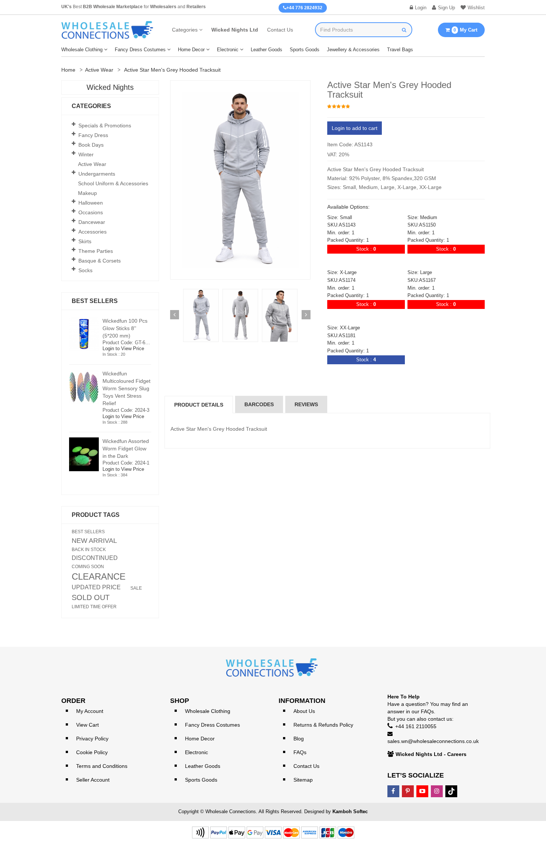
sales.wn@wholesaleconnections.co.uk (433, 741)
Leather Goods (266, 49)
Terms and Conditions (101, 766)
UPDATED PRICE (96, 587)
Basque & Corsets (99, 261)
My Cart (465, 30)
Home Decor (191, 49)
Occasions (90, 212)
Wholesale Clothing (82, 49)
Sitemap (303, 780)
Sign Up (446, 7)
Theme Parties (95, 251)
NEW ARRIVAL (94, 540)
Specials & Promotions (104, 125)
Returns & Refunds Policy (323, 725)
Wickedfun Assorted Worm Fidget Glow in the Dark (126, 448)
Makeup (87, 193)
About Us (304, 711)
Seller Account (93, 780)
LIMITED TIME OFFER (94, 607)
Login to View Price (123, 348)
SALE (136, 588)
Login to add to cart (354, 128)
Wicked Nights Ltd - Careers (431, 754)
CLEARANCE (99, 576)
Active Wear (99, 70)
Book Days (91, 145)
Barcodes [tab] (259, 404)
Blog (298, 739)
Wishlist (476, 7)
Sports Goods (304, 49)
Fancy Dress (93, 135)
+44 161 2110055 (415, 726)
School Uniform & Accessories (113, 183)
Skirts (84, 241)
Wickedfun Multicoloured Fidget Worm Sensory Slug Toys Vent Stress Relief (126, 388)
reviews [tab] (306, 404)
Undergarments (96, 174)
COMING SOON (88, 566)
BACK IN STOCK (89, 549)
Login (420, 7)
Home (68, 70)
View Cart (87, 725)
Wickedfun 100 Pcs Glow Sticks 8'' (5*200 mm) (125, 328)
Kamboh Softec (350, 811)
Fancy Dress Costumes (140, 49)
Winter (86, 154)
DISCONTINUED (95, 558)
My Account (89, 711)
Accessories (92, 232)
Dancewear (91, 222)
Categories (185, 30)
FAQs (299, 752)
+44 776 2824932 (304, 7)
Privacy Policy (92, 739)
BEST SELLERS (88, 531)
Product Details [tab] (198, 405)
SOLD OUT (91, 597)
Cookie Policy (92, 752)
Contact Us (280, 30)
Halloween (90, 203)
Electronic (227, 49)
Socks (85, 270)
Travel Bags (400, 49)
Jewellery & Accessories (353, 49)
